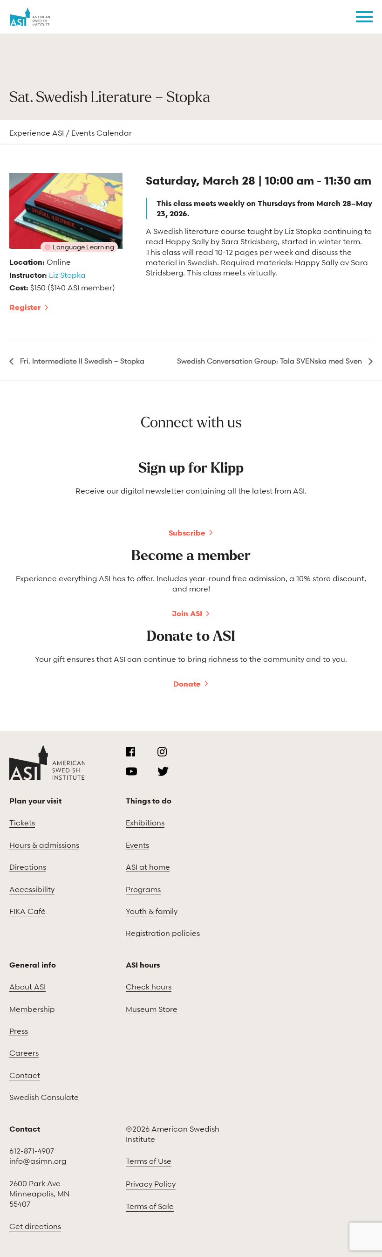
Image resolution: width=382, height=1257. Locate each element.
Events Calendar (101, 132)
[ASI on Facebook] (130, 751)
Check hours (148, 986)
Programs (143, 889)
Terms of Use (148, 1161)
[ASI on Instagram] (162, 751)
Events (137, 845)
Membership (32, 1009)
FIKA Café (27, 911)
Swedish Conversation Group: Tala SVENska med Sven (270, 360)
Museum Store (151, 1009)
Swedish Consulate (44, 1097)
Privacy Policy (151, 1183)
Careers (24, 1053)
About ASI (27, 986)
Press (18, 1031)
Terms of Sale (150, 1206)
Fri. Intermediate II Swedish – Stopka (81, 360)
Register (25, 307)
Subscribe (187, 532)
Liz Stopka (67, 275)
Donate (187, 683)
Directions (27, 867)
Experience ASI (36, 132)
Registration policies (163, 933)
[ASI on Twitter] (163, 771)
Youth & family (151, 911)
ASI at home (148, 867)
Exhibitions (145, 822)
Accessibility (32, 889)
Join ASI (187, 613)
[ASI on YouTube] (131, 771)
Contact (24, 1075)
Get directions (35, 1226)
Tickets (22, 822)
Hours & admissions (44, 845)
